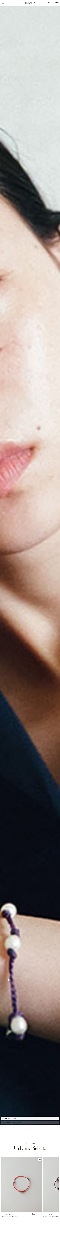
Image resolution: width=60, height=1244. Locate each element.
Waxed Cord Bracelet (9, 1217)
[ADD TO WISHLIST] (39, 1159)
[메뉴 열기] (3, 3)
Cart (56, 2)
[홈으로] (30, 3)
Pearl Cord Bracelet (50, 1217)
